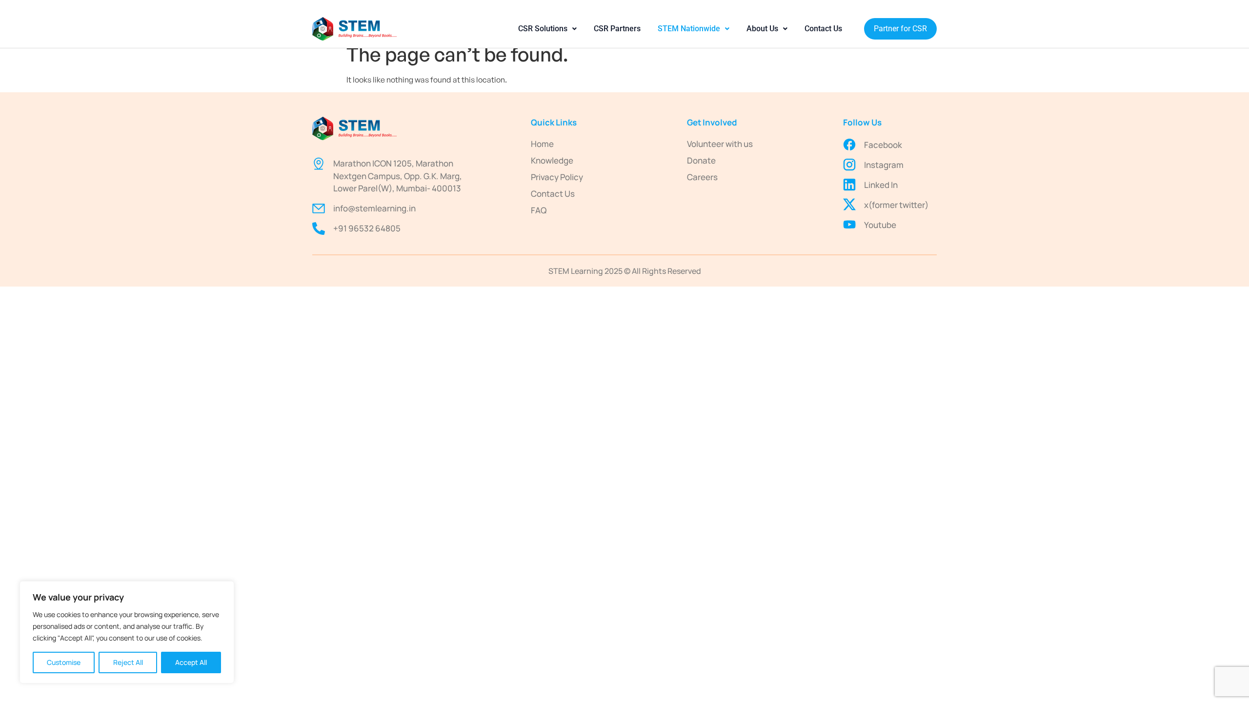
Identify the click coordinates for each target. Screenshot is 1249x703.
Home (542, 143)
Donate (701, 160)
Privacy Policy (557, 177)
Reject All (128, 662)
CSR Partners (617, 28)
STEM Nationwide (689, 28)
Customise (64, 662)
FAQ (538, 210)
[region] (127, 632)
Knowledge (552, 160)
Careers (702, 177)
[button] (547, 29)
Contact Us (823, 28)
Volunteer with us (720, 143)
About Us (762, 28)
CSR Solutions (542, 28)
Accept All (191, 662)
